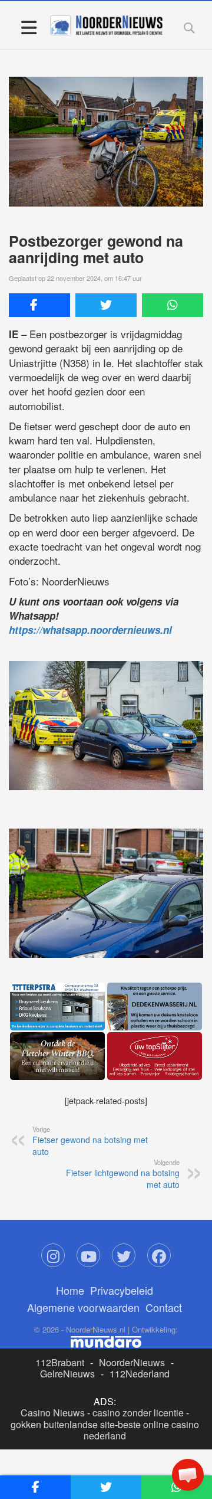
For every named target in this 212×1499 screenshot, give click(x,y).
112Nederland (140, 1373)
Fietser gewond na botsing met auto (90, 1140)
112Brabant (59, 1362)
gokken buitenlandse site (63, 1424)
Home (70, 1290)
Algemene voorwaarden (83, 1307)
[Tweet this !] (106, 305)
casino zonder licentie (138, 1412)
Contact (163, 1307)
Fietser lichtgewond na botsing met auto (123, 1173)
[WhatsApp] (172, 305)
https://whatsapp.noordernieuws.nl (90, 630)
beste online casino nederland (141, 1430)
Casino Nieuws (53, 1412)
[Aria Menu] (28, 26)
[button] (188, 1475)
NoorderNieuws (132, 1362)
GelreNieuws (67, 1373)
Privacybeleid (121, 1290)
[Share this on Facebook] (39, 305)
